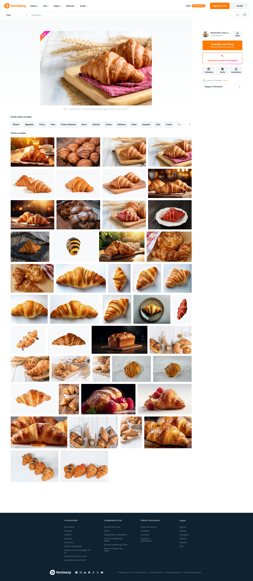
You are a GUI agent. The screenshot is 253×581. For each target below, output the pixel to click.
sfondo (16, 124)
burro (84, 124)
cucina (108, 124)
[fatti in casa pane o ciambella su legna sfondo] (171, 340)
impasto (146, 124)
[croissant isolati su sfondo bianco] (34, 466)
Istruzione (68, 542)
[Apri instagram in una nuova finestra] (81, 572)
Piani (188, 6)
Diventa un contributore (146, 539)
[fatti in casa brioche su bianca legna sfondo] (71, 369)
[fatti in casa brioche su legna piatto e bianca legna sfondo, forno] (170, 152)
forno (42, 124)
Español (182, 531)
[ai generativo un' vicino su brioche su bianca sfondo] (108, 399)
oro (179, 124)
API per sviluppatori (73, 546)
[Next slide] (187, 124)
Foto (45, 6)
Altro (181, 546)
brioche (96, 124)
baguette (29, 124)
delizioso (121, 124)
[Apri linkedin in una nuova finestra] (85, 572)
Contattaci (145, 531)
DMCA (106, 531)
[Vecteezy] (15, 6)
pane (53, 124)
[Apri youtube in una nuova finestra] (102, 572)
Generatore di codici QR (75, 560)
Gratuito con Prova (222, 45)
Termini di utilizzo (156, 572)
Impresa (68, 538)
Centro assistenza (148, 527)
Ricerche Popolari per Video (113, 549)
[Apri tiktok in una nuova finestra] (93, 572)
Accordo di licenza (112, 527)
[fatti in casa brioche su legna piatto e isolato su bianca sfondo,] (124, 183)
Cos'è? (225, 80)
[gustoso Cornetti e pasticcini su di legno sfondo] (169, 247)
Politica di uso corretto (192, 572)
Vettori (33, 6)
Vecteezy (68, 531)
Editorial (70, 6)
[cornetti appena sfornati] (69, 399)
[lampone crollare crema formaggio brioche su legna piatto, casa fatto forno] (124, 214)
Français (183, 542)
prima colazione (68, 124)
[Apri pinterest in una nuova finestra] (89, 572)
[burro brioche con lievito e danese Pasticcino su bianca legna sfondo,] (30, 369)
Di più (83, 6)
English (182, 527)
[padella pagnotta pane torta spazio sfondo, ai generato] (119, 340)
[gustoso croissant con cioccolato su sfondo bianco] (28, 340)
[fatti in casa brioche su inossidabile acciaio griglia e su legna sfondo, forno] (78, 152)
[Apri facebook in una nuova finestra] (76, 572)
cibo (158, 124)
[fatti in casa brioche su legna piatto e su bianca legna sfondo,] (124, 152)
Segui (237, 35)
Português (184, 534)
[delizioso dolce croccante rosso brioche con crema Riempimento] (182, 309)
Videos (57, 6)
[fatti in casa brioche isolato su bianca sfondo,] (78, 183)
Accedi (240, 6)
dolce (134, 124)
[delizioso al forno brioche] (34, 399)
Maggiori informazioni (214, 87)
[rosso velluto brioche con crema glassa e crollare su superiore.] (170, 214)
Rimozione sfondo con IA (75, 556)
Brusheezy (69, 527)
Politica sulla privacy (173, 572)
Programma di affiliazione (115, 534)
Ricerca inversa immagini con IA (77, 551)
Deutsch (183, 538)
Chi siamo (145, 534)
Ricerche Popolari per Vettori (113, 539)
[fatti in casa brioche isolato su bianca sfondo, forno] (32, 183)
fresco (169, 124)
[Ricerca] (237, 14)
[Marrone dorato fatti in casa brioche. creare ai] (168, 432)
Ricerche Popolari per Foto (115, 544)
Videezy (67, 534)
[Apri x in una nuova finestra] (98, 572)
